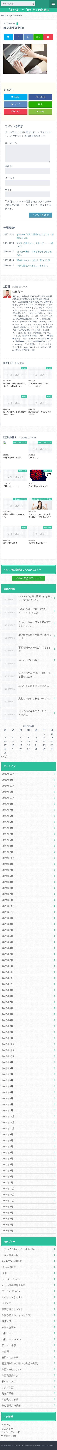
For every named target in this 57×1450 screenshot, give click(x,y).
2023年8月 (7, 803)
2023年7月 (7, 809)
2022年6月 (7, 839)
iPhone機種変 (9, 1267)
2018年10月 (8, 1056)
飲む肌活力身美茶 (11, 1405)
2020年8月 (7, 924)
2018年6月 (7, 1080)
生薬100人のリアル (12, 1369)
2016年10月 (8, 1200)
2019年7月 (7, 1002)
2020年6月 (7, 936)
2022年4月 (7, 845)
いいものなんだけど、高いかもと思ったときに (34, 674)
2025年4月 (7, 779)
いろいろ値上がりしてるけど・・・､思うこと (35, 244)
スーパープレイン (11, 1279)
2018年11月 (8, 1050)
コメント (11, 142)
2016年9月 (7, 1206)
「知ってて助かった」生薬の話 (18, 1249)
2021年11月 (8, 857)
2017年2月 (7, 1176)
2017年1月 (7, 1182)
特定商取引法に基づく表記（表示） (20, 1363)
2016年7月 (7, 1218)
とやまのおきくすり (12, 1297)
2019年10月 (8, 984)
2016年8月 (7, 1212)
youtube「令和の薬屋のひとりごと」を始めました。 (35, 236)
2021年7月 (7, 869)
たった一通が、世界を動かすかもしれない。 (34, 253)
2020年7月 (7, 930)
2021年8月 (7, 863)
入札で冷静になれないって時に (34, 698)
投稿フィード (8, 1428)
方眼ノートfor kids (11, 1339)
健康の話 (6, 1321)
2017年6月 (7, 1152)
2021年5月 (7, 875)
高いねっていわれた (28, 660)
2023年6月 (7, 815)
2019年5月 (7, 1014)
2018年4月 (7, 1092)
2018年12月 (8, 1044)
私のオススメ (9, 1381)
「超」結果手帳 (10, 1255)
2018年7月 (7, 1074)
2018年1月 (7, 1110)
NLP (4, 1273)
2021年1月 (7, 899)
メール (10, 178)
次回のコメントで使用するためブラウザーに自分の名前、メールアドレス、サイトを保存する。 (28, 205)
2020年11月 (8, 906)
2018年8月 (7, 1068)
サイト (8, 189)
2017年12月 (8, 1116)
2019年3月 (7, 1026)
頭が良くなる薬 (10, 1399)
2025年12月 (8, 773)
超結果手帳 (8, 1393)
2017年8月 (7, 1140)
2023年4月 (7, 827)
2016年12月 (8, 1188)
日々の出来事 (9, 1345)
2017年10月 (8, 1128)
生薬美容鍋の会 (10, 1375)
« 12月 (4, 756)
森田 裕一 (17, 291)
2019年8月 (7, 996)
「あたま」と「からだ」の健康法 (28, 9)
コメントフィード (10, 1432)
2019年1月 (7, 1038)
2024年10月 (8, 785)
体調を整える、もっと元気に (17, 1315)
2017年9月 (7, 1134)
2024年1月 (7, 791)
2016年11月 (8, 1194)
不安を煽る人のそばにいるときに (32, 265)
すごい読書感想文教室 (13, 1285)
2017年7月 (7, 1146)
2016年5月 (7, 1230)
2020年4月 (7, 948)
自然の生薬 (8, 1387)
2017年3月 (7, 1170)
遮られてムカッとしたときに (33, 685)
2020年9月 (7, 918)
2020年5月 (7, 942)
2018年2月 (7, 1104)
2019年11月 (8, 978)
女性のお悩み (9, 1327)
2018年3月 (7, 1098)
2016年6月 (7, 1224)
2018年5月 (7, 1086)
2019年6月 (7, 1008)
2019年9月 (7, 990)
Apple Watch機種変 (12, 1261)
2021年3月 (7, 887)
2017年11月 (8, 1122)
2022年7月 (7, 833)
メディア (6, 1303)
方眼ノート (8, 1333)
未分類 (5, 1351)
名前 (8, 166)
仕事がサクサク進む (12, 1309)
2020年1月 (7, 966)
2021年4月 (7, 881)
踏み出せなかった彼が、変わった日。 (34, 260)
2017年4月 (7, 1164)
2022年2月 (7, 851)
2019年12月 (8, 972)
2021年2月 (7, 893)
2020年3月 (7, 954)
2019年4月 (7, 1020)
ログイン (6, 1425)
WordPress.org (9, 1435)
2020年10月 (8, 912)
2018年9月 (7, 1062)
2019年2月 (7, 1032)
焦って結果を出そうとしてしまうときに (34, 713)
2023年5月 (7, 821)
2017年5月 (7, 1158)
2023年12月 (8, 797)
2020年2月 (7, 960)
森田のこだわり (10, 1357)
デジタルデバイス (11, 1291)
